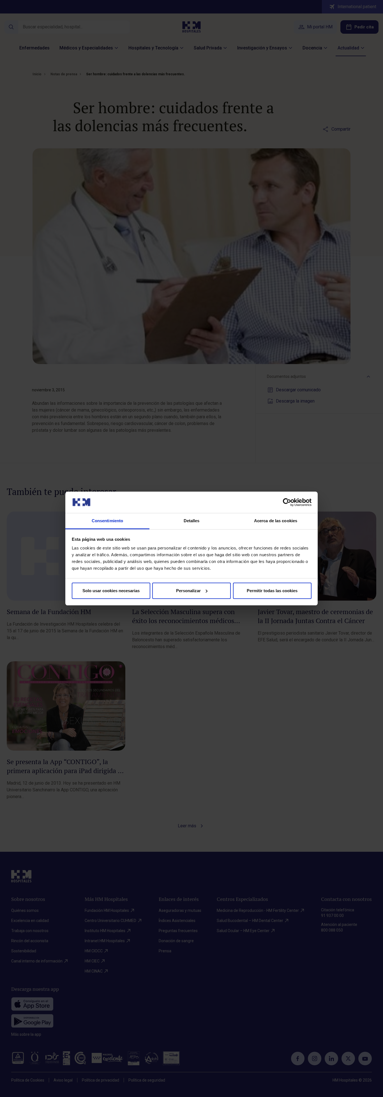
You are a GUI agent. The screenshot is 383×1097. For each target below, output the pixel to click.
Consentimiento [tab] (107, 520)
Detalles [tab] (192, 520)
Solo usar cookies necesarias (111, 590)
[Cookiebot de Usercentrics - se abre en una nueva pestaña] (287, 502)
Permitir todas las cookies (272, 590)
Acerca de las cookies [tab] (275, 520)
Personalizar (188, 590)
